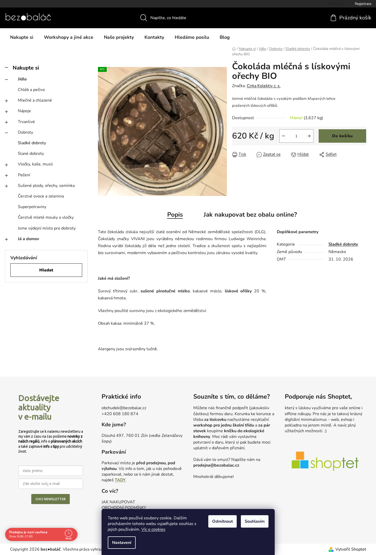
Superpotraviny (32, 207)
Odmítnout (222, 521)
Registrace (363, 3)
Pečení (24, 175)
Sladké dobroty (32, 143)
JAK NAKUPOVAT (118, 502)
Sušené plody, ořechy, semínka (46, 185)
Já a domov (28, 239)
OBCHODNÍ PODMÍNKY (124, 508)
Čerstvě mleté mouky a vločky (46, 217)
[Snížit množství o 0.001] (283, 136)
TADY (120, 480)
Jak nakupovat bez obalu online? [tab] (250, 214)
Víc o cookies (153, 529)
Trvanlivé (26, 122)
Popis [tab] (175, 214)
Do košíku (342, 136)
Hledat (46, 270)
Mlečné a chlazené (35, 100)
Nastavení (121, 542)
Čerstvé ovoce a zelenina (41, 196)
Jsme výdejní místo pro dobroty (47, 228)
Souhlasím (255, 521)
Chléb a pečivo (31, 90)
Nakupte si (26, 67)
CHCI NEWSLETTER (50, 499)
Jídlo (22, 79)
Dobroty (25, 132)
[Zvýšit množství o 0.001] (309, 136)
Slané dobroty (31, 153)
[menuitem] (22, 37)
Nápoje (24, 111)
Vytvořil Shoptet (350, 549)
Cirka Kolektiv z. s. (264, 86)
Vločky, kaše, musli (35, 164)
